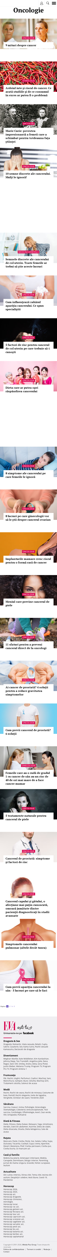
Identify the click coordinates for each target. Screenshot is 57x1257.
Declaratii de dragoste (24, 1049)
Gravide (30, 1163)
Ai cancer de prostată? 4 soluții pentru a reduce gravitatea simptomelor (27, 690)
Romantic (17, 1044)
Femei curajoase (42, 1163)
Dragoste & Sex (11, 1041)
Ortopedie (12, 1114)
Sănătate (8, 1104)
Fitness (12, 1124)
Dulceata (7, 1143)
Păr (5, 1078)
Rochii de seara (17, 1092)
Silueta (21, 1129)
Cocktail (24, 1143)
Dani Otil (14, 1063)
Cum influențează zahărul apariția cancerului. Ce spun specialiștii (25, 305)
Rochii (10, 1078)
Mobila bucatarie (11, 1158)
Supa (50, 1141)
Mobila (43, 1158)
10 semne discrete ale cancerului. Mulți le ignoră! (28, 175)
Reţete (7, 1138)
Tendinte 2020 (37, 1097)
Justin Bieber (9, 1066)
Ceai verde (46, 1112)
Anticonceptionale (34, 1109)
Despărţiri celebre (19, 1177)
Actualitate (9, 1171)
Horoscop (8, 1186)
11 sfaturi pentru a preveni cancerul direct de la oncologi (26, 646)
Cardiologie (16, 1112)
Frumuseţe (9, 1075)
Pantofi (11, 1095)
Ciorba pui (46, 1146)
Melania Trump (23, 1066)
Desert (6, 1146)
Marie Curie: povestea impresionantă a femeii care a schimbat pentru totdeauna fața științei (28, 136)
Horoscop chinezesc (12, 1199)
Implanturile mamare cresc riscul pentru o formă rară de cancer (28, 560)
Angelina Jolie (35, 1061)
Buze (25, 1080)
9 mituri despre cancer (21, 45)
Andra (28, 1063)
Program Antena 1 (18, 1069)
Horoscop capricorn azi (14, 1216)
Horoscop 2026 (10, 1189)
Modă (6, 1089)
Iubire (6, 1046)
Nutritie (32, 1126)
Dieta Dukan (22, 1124)
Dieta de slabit (43, 1126)
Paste (14, 1141)
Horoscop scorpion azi (13, 1219)
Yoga (39, 1124)
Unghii (17, 1078)
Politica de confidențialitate (13, 1249)
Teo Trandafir (22, 1061)
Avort (37, 1112)
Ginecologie (28, 766)
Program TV (36, 1066)
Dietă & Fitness (11, 1121)
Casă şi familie (11, 1154)
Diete (5, 1124)
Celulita (32, 1080)
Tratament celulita (11, 1083)
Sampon (19, 1080)
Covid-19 (43, 1177)
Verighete (7, 1097)
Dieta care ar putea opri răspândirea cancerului (22, 389)
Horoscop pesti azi (11, 1226)
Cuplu (44, 1044)
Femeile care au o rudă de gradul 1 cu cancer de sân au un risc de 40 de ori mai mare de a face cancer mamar (28, 778)
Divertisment (10, 1055)
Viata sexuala (28, 1044)
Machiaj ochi (42, 1080)
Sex (21, 1046)
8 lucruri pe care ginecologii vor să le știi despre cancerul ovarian (28, 517)
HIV (5, 1114)
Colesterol (21, 1109)
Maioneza (14, 1146)
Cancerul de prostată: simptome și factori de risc (28, 860)
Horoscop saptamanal (13, 1236)
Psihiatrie (22, 1114)
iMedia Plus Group (29, 1244)
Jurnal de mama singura (14, 1163)
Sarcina (6, 1107)
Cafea (44, 1141)
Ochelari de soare (21, 1097)
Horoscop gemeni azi (13, 1209)
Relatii (38, 1044)
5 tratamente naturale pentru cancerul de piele (26, 817)
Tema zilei (36, 1174)
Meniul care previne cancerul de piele (27, 603)
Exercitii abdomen (19, 1126)
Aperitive (45, 1143)
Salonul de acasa (29, 1083)
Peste (27, 1141)
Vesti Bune (33, 1177)
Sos (32, 1141)
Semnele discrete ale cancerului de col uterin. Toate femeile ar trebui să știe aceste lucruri (27, 262)
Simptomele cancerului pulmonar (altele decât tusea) (26, 946)
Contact (6, 1252)
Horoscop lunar (10, 1204)
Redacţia (47, 1249)
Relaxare (33, 1124)
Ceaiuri (14, 1107)
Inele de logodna (38, 1095)
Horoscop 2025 (10, 1191)
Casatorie (14, 1046)
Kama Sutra (28, 1046)
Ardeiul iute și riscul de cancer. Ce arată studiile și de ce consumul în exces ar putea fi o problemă (28, 91)
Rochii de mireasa (33, 1092)
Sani (49, 1078)
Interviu (17, 1174)
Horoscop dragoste (12, 1196)
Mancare (7, 1141)
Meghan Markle (10, 1058)
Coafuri (34, 1078)
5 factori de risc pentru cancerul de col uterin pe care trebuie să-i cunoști (28, 348)
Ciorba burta (9, 1148)
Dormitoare (18, 1160)
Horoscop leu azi (11, 1229)
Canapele (7, 1160)
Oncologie (28, 38)
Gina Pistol (43, 1063)
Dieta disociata (10, 1129)
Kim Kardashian (41, 1058)
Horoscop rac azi (11, 1206)
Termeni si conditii (34, 1249)
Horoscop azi (9, 1194)
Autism (6, 1165)
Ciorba (21, 1141)
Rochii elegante (22, 1095)
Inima (21, 1107)
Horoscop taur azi (11, 1214)
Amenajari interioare (29, 1158)
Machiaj (42, 1078)
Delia (34, 1063)
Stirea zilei (29, 81)
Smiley (22, 1063)
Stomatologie (9, 1109)
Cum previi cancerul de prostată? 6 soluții (28, 732)
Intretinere (48, 1124)
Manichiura (8, 1080)
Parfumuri (25, 1078)
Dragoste (7, 1044)
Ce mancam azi (23, 1148)
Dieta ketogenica (33, 1129)
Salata (38, 1141)
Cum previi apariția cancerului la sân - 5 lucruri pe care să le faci (28, 988)
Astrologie (8, 1201)
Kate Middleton (26, 1058)
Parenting (43, 1160)
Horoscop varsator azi (13, 1224)
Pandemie (8, 1180)
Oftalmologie (28, 1112)
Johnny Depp (9, 1061)
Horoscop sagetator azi (14, 1221)
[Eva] (8, 3)
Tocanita (16, 1143)
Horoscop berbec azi (12, 1234)
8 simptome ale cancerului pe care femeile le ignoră (26, 475)
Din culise (28, 123)
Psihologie (29, 1107)
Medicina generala (28, 252)
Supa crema (34, 1143)
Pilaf (22, 1146)
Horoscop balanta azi (13, 1231)
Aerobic (7, 1126)
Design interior (31, 1160)
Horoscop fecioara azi (13, 1211)
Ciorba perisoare (33, 1146)
